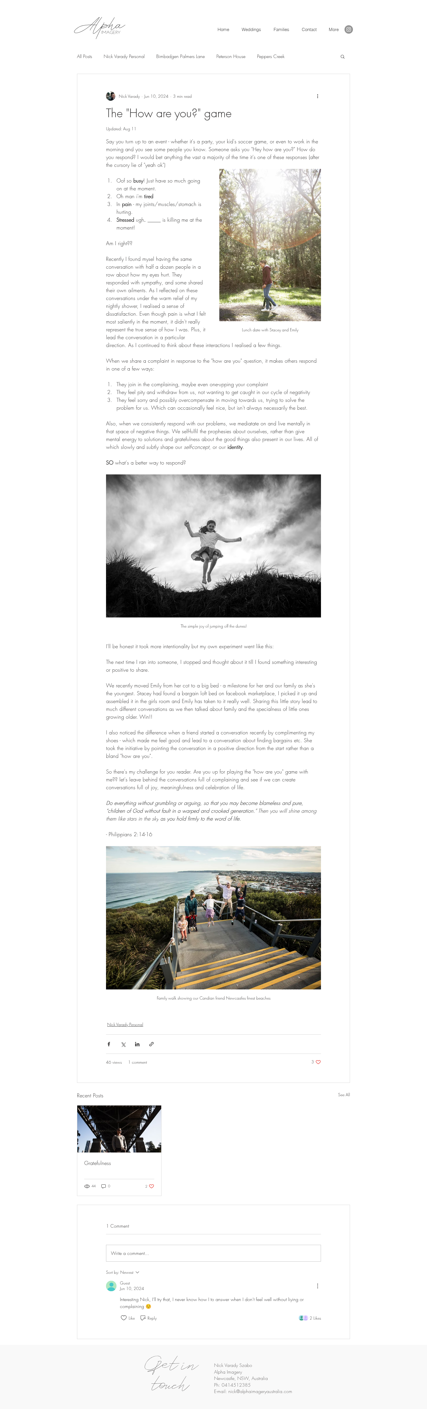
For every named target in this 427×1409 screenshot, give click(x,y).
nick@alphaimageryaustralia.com (260, 1391)
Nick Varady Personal (124, 56)
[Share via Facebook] (109, 1044)
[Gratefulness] (119, 1129)
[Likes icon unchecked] (124, 1317)
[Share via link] (151, 1044)
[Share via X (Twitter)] (123, 1044)
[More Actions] (317, 1285)
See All (344, 1094)
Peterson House (230, 56)
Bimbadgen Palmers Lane (180, 56)
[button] (308, 29)
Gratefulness (97, 1162)
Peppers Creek (271, 56)
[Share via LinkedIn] (137, 1044)
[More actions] (317, 96)
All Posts (84, 56)
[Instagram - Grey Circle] (349, 29)
